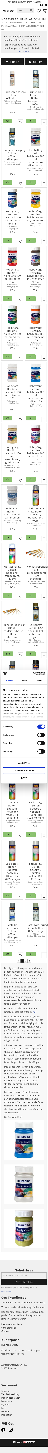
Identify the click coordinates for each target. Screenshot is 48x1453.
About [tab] (39, 680)
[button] (3, 3)
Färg (3, 1408)
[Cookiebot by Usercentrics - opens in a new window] (34, 673)
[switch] (41, 735)
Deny (24, 778)
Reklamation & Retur (11, 1324)
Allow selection (24, 770)
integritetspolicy (7, 1291)
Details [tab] (24, 680)
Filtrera (14, 61)
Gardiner (5, 1391)
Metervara (6, 1401)
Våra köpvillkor (8, 1327)
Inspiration (6, 1414)
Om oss (5, 1331)
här (34, 1011)
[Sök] (31, 11)
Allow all (24, 763)
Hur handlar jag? (9, 1344)
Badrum (5, 1411)
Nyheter (5, 1404)
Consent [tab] (9, 680)
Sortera (37, 61)
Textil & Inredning (10, 1394)
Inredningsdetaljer (10, 1397)
